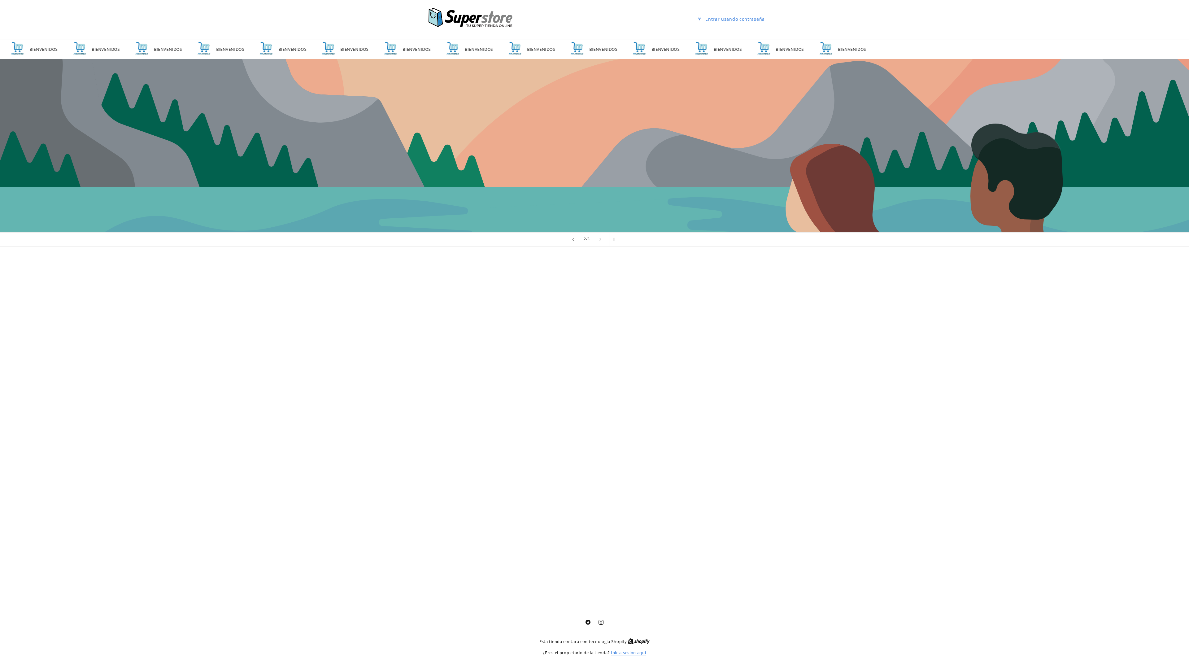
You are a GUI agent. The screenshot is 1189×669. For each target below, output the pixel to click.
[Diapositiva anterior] (573, 239)
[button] (731, 19)
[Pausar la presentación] (616, 239)
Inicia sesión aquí (628, 652)
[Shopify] (639, 641)
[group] (594, 145)
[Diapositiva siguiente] (600, 239)
